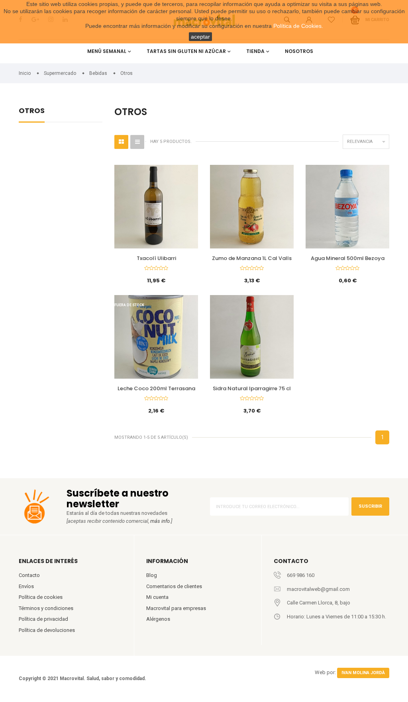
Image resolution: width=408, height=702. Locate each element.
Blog (151, 575)
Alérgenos (158, 619)
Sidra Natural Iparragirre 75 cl (252, 388)
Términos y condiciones (46, 608)
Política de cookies (41, 597)
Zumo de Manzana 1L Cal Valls (252, 258)
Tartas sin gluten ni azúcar (186, 51)
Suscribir (370, 506)
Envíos (26, 586)
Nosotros (299, 51)
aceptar (200, 36)
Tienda (255, 51)
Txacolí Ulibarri (156, 258)
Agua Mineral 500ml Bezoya (347, 258)
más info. (160, 521)
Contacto (29, 575)
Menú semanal (106, 51)
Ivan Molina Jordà (363, 672)
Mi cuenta (157, 597)
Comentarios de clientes (174, 586)
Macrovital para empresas (176, 608)
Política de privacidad (43, 619)
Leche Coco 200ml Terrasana (156, 388)
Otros (32, 111)
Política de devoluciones (47, 630)
